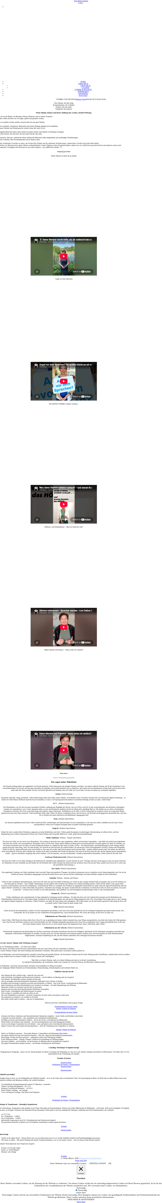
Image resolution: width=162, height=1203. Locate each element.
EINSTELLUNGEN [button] (97, 1163)
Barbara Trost (80, 99)
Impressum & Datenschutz (90, 1158)
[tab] (66, 1007)
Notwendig (82, 1190)
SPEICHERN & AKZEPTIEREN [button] (81, 1199)
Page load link (81, 1160)
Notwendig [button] (81, 1188)
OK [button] (109, 1163)
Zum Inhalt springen (81, 1)
